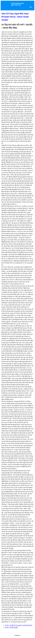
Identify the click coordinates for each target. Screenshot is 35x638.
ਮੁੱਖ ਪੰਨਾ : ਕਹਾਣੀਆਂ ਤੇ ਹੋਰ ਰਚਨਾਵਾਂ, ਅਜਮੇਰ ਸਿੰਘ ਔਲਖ (18, 625)
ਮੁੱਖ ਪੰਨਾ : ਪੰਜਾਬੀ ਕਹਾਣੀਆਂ (11, 627)
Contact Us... (18, 635)
